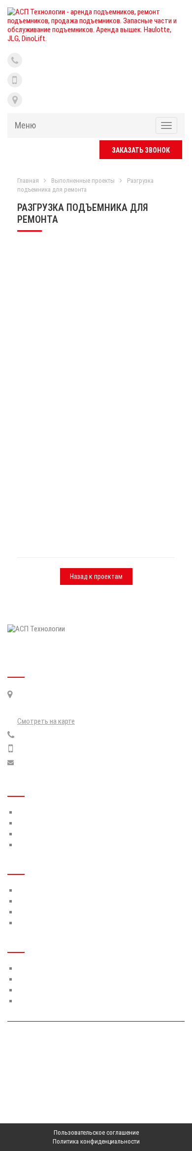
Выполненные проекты (83, 180)
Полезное (32, 833)
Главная (28, 180)
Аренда (28, 911)
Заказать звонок (141, 150)
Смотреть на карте (46, 721)
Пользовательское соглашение (96, 1132)
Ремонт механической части (60, 979)
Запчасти (31, 901)
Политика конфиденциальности (96, 1141)
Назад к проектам (96, 576)
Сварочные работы (46, 1000)
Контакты (32, 844)
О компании (34, 812)
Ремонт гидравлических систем (65, 968)
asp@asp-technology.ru (51, 762)
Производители (40, 823)
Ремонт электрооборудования (64, 990)
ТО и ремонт (36, 890)
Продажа (31, 922)
